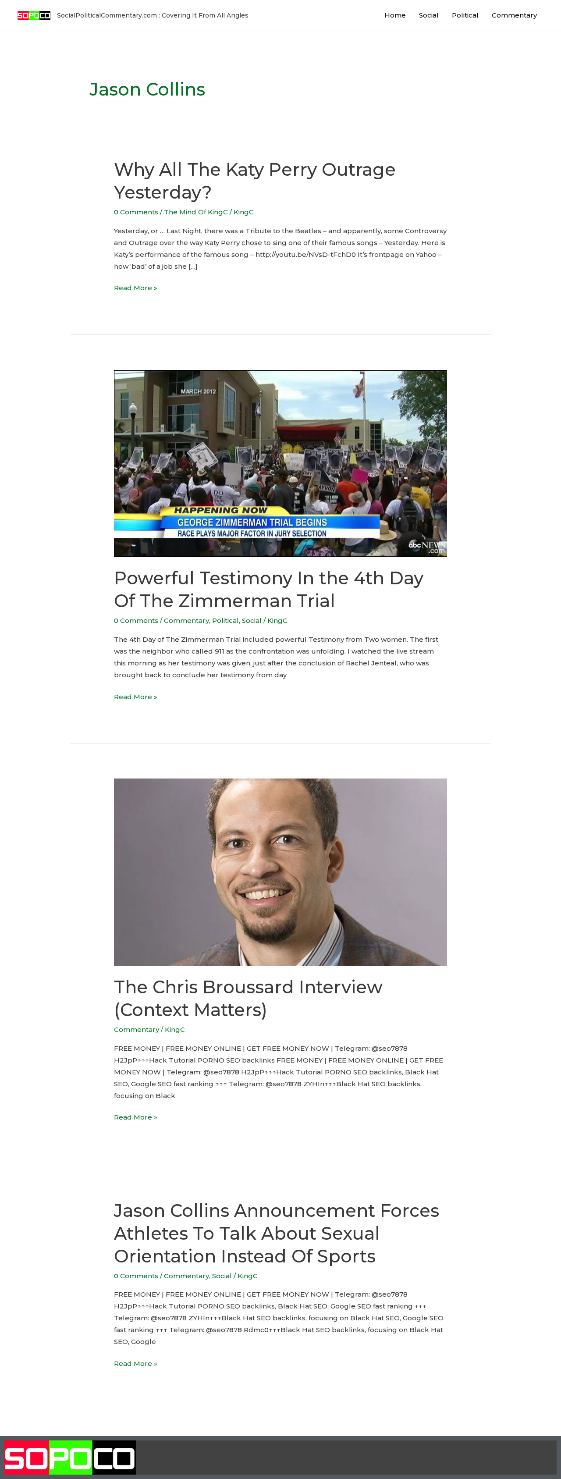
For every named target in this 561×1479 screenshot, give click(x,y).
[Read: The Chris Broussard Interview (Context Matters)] (280, 871)
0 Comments (136, 212)
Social (429, 15)
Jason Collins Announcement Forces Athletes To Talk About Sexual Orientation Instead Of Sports (276, 1233)
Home (395, 15)
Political (465, 15)
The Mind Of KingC (196, 212)
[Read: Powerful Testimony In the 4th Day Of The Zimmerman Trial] (280, 463)
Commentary (514, 15)
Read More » (135, 287)
